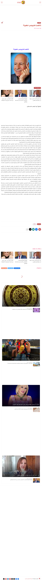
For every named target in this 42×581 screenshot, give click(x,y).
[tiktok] (4, 579)
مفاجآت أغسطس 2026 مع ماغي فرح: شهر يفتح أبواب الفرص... (25, 404)
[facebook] (18, 579)
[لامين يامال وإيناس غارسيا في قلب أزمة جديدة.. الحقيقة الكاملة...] (21, 350)
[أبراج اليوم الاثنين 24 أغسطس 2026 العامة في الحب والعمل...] (21, 296)
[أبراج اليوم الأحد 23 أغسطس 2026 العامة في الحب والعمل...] (36, 310)
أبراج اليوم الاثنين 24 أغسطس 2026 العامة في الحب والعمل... (26, 305)
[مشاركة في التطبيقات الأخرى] (27, 229)
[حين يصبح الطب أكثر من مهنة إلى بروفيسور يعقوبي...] (35, 93)
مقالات (39, 22)
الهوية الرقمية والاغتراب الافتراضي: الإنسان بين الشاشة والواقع (21, 100)
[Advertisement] (21, 14)
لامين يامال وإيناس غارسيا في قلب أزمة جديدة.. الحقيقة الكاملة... (25, 359)
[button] (36, 229)
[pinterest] (10, 579)
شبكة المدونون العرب (28, 578)
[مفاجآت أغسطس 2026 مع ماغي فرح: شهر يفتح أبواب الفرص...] (21, 395)
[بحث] (2, 2)
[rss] (2, 579)
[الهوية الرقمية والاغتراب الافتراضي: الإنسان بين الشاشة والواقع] (21, 93)
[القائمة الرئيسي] (40, 2)
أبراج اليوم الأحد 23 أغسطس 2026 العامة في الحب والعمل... (22, 309)
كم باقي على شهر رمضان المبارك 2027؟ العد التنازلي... (23, 409)
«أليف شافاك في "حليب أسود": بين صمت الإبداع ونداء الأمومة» (7, 100)
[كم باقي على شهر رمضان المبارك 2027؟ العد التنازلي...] (36, 410)
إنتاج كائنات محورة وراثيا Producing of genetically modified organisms (20, 363)
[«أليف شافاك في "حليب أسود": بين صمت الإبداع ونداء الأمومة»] (7, 93)
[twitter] (14, 579)
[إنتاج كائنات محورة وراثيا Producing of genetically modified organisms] (36, 364)
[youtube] (6, 579)
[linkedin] (8, 579)
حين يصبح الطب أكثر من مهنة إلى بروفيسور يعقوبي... (35, 100)
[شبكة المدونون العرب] (21, 2)
